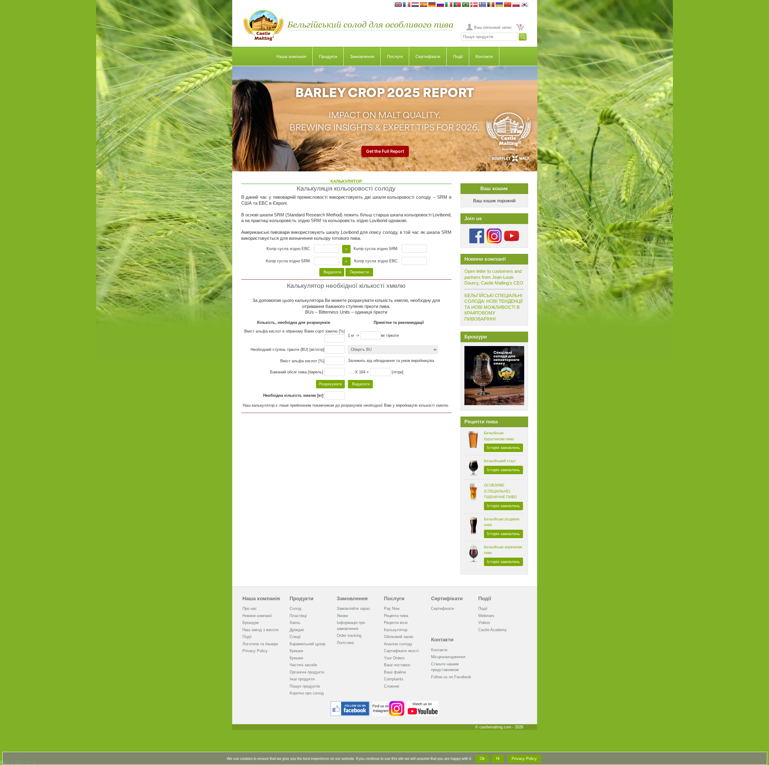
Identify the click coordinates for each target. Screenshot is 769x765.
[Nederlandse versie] (415, 5)
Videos (484, 622)
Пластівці (298, 615)
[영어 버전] (524, 5)
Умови (342, 615)
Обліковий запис (399, 636)
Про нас (249, 608)
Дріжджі (297, 630)
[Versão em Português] (457, 5)
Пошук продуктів (305, 686)
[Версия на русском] (440, 5)
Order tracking (349, 635)
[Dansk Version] (474, 5)
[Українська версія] (499, 5)
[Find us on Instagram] (388, 703)
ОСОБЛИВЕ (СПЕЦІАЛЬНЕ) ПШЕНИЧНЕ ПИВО (500, 491)
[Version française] (406, 5)
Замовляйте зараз (353, 608)
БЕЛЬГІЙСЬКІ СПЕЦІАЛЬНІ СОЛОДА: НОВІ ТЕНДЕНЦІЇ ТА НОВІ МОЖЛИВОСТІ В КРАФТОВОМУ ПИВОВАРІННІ (493, 307)
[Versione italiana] (448, 5)
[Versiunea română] (490, 5)
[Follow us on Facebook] (477, 230)
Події (458, 56)
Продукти (328, 56)
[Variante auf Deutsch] (432, 5)
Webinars (486, 615)
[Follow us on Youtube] (511, 230)
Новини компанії (257, 615)
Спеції (295, 636)
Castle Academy (492, 630)
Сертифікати (427, 56)
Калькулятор (395, 630)
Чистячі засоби (303, 665)
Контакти (484, 56)
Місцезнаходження (448, 657)
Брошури (250, 622)
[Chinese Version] (507, 5)
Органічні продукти (307, 672)
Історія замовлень (503, 447)
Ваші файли (395, 672)
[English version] (398, 5)
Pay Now (392, 608)
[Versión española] (423, 5)
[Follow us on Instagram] (494, 230)
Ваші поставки (397, 665)
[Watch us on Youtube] (422, 703)
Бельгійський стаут (500, 461)
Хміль (295, 622)
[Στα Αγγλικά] (482, 5)
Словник (391, 686)
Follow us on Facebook (451, 677)
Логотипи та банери (260, 644)
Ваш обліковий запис (493, 27)
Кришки (296, 651)
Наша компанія (291, 56)
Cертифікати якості (401, 651)
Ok (482, 758)
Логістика (345, 642)
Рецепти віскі (396, 622)
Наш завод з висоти (260, 630)
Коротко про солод (307, 693)
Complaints (393, 679)
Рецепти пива (396, 615)
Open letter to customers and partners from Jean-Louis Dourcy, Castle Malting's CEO (493, 277)
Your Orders (394, 658)
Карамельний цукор (307, 644)
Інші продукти (302, 679)
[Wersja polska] (516, 5)
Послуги (395, 56)
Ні (498, 758)
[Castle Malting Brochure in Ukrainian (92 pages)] (494, 348)
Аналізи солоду (398, 644)
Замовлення (362, 56)
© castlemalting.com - (499, 727)
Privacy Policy (255, 651)
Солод (295, 608)
